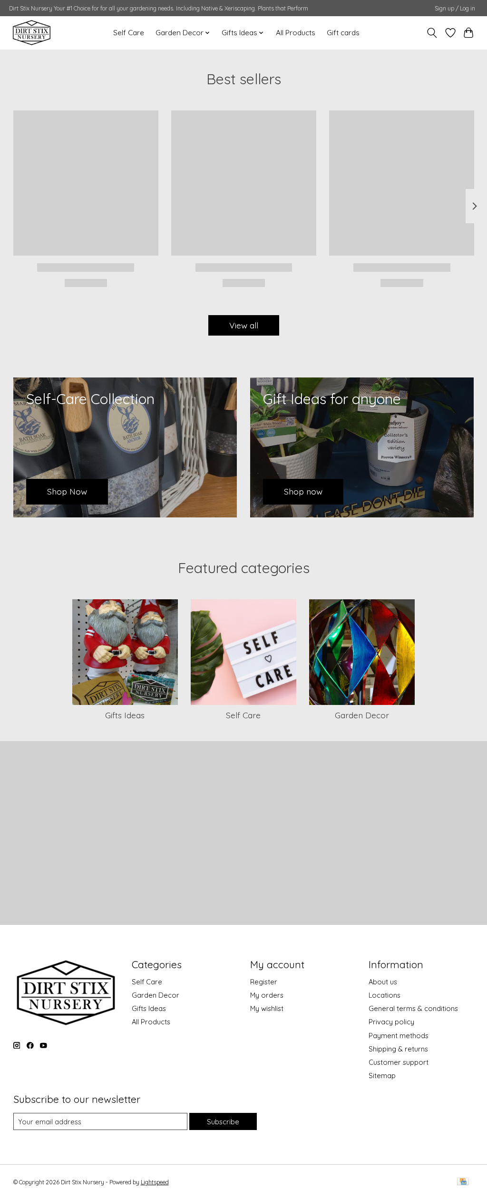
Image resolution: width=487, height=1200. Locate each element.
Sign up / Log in (455, 8)
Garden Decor (362, 715)
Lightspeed (155, 1182)
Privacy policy (391, 1021)
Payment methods (399, 1035)
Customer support (399, 1062)
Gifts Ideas (125, 715)
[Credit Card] (463, 1182)
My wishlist (266, 1008)
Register (263, 981)
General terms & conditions (413, 1008)
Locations (384, 995)
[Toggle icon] (431, 32)
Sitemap (382, 1075)
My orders (266, 995)
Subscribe (223, 1121)
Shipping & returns (398, 1048)
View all (243, 325)
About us (383, 981)
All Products (295, 32)
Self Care (128, 32)
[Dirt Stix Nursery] (31, 33)
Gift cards (343, 32)
